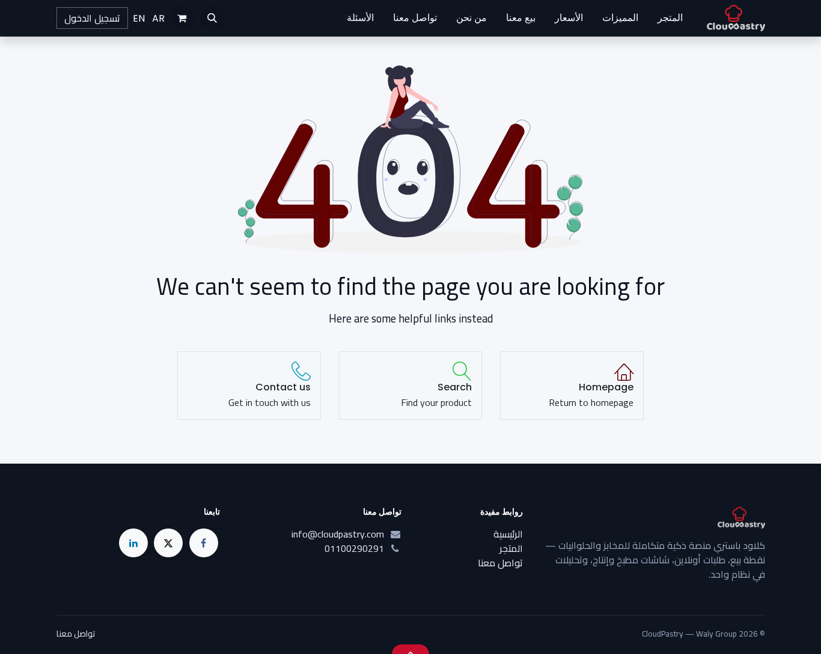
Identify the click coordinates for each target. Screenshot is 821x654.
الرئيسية (508, 534)
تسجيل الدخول (92, 18)
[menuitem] (670, 18)
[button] (212, 18)
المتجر (511, 548)
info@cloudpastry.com (337, 534)
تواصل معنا (500, 563)
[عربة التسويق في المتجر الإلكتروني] (182, 18)
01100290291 (354, 548)
